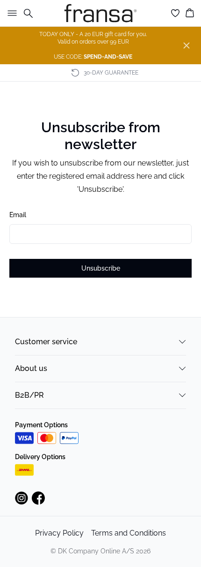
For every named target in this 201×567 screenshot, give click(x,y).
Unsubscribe (100, 268)
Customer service (46, 341)
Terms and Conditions (128, 533)
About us (31, 368)
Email (17, 215)
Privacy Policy (59, 533)
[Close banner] (186, 45)
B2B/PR (29, 395)
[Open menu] (10, 13)
